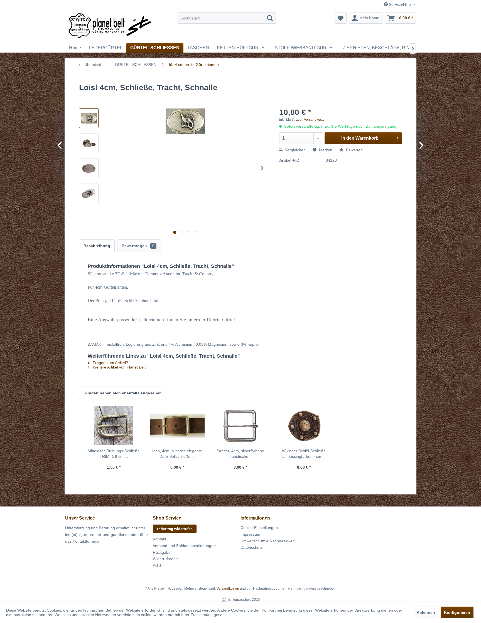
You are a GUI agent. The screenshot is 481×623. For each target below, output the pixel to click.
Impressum (250, 534)
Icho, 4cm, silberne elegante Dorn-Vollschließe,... (177, 454)
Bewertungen (138, 246)
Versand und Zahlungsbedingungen (184, 545)
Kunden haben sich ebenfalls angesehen (123, 393)
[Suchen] (270, 18)
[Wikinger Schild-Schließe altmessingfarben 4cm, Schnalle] (304, 425)
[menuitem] (227, 18)
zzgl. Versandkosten (311, 120)
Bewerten (354, 150)
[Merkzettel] (341, 18)
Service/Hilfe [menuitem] (400, 4)
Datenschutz (251, 547)
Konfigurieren (457, 612)
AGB (157, 565)
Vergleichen (295, 150)
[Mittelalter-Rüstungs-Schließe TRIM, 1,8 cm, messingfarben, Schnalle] (113, 425)
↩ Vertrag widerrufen (175, 529)
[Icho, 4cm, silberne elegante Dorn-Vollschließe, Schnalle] (177, 425)
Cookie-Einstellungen (259, 527)
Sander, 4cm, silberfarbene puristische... (240, 454)
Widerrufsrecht (166, 559)
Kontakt (159, 539)
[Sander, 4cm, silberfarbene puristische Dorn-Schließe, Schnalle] (240, 425)
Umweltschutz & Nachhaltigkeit (267, 541)
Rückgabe (162, 552)
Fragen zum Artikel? (110, 362)
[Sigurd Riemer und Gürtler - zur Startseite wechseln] (110, 26)
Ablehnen (426, 612)
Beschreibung (97, 246)
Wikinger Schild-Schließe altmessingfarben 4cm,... (304, 454)
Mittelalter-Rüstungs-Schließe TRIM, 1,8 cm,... (114, 454)
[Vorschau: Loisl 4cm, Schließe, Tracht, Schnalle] (89, 118)
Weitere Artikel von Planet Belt (119, 367)
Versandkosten (228, 588)
